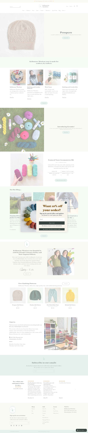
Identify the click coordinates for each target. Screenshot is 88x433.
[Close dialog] (66, 203)
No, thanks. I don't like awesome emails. (52, 229)
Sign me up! (51, 223)
